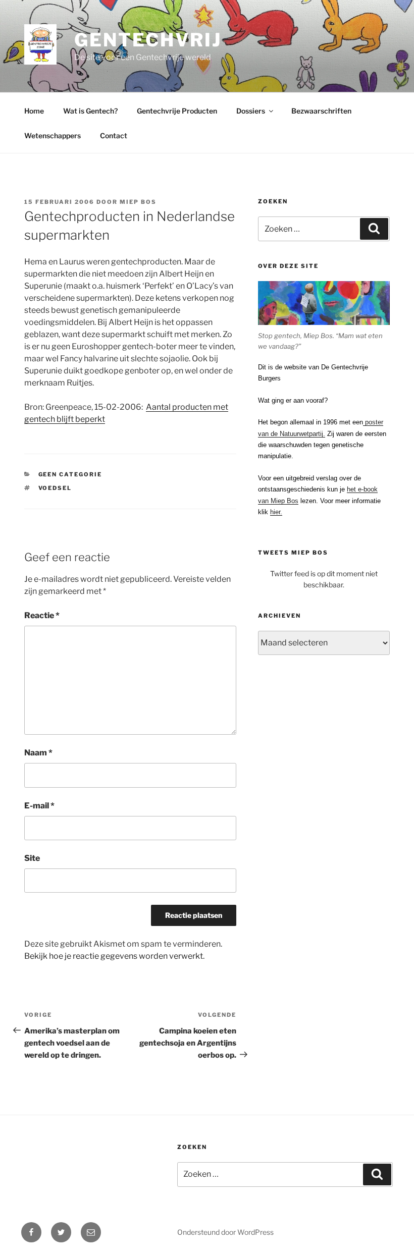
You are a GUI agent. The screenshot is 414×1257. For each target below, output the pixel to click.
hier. (276, 512)
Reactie (42, 615)
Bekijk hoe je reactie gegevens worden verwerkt (113, 956)
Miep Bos (138, 201)
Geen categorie (70, 474)
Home (34, 110)
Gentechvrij (148, 40)
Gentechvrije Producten (177, 110)
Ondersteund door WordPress (225, 1232)
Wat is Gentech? (90, 110)
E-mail (39, 805)
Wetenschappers (52, 135)
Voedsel (55, 487)
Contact (113, 135)
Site (32, 858)
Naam (38, 752)
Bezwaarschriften (321, 110)
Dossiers (250, 110)
